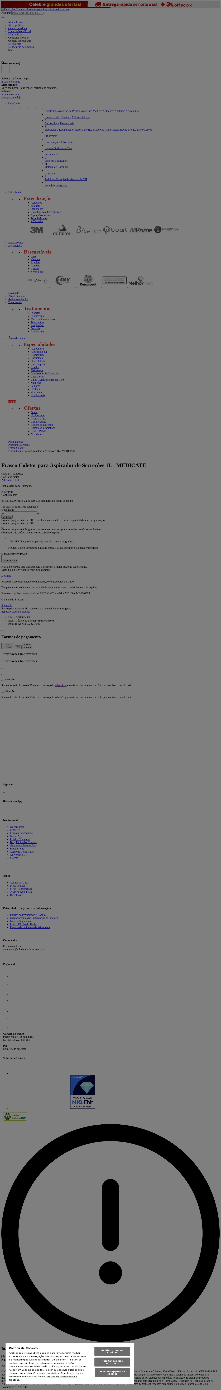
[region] (70, 1363)
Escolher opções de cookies (112, 1372)
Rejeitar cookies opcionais (112, 1361)
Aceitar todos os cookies (112, 1351)
